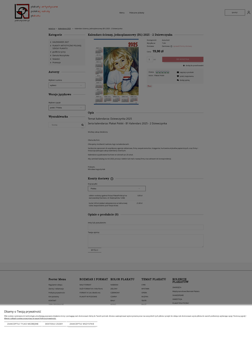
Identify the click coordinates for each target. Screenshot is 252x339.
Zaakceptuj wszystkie (82, 324)
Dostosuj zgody (54, 324)
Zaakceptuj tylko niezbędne (23, 324)
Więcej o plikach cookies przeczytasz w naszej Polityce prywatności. (30, 318)
